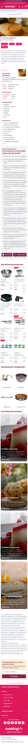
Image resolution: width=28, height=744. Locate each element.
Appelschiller (7, 387)
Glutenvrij (4, 47)
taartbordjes (16, 243)
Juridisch (3, 742)
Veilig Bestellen (10, 742)
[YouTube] (8, 722)
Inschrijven (14, 676)
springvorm (11, 191)
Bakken (12, 44)
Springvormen (21, 407)
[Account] (22, 7)
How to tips (6, 700)
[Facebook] (12, 722)
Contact (21, 742)
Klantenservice (7, 695)
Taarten (19, 44)
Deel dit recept (21, 254)
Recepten (4, 44)
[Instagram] (5, 722)
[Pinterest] (23, 722)
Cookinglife (8, 737)
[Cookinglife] (10, 6)
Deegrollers (6, 407)
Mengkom (21, 387)
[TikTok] (19, 722)
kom (11, 161)
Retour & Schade (8, 697)
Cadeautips (6, 706)
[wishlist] (19, 7)
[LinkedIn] (15, 722)
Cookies (17, 742)
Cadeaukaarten (8, 703)
